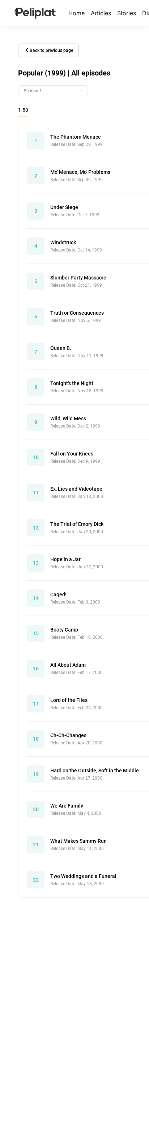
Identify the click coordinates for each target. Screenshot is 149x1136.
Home (76, 13)
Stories (126, 13)
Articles (101, 13)
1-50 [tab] (23, 110)
